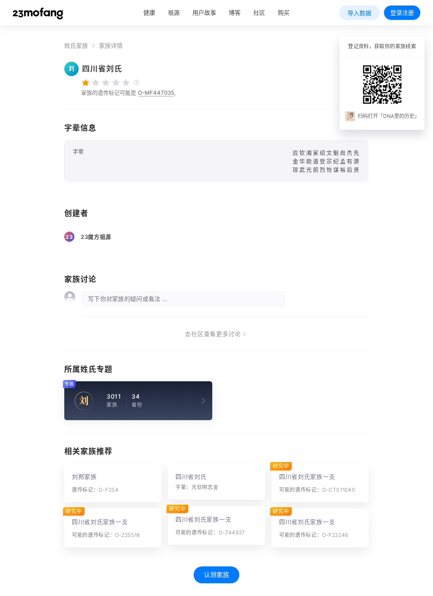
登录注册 (402, 12)
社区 (259, 12)
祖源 (174, 12)
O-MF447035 (156, 92)
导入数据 (359, 12)
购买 (284, 12)
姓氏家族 (76, 45)
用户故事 (204, 12)
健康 (149, 12)
